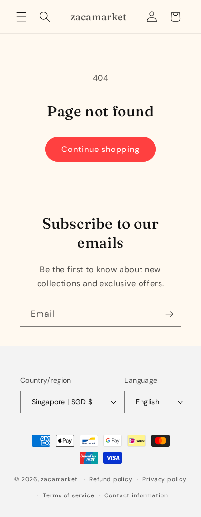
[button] (21, 16)
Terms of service (68, 495)
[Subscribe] (169, 314)
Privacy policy (164, 479)
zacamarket (59, 480)
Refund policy (110, 479)
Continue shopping (100, 149)
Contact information (136, 495)
